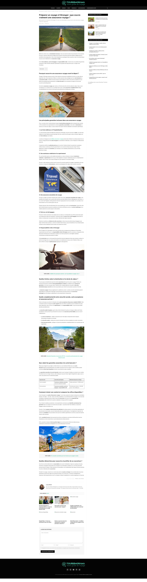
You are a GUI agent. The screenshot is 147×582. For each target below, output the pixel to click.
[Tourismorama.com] (73, 3)
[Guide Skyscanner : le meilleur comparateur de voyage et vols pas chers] (77, 515)
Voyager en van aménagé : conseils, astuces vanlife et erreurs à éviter (97, 44)
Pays (69, 8)
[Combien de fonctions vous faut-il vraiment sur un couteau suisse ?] (91, 19)
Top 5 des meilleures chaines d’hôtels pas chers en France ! (98, 70)
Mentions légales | (86, 574)
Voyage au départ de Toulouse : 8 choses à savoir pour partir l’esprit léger (98, 55)
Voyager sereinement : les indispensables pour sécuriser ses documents (76, 507)
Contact (90, 574)
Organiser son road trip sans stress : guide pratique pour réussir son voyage (100, 33)
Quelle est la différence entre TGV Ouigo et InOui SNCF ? (98, 66)
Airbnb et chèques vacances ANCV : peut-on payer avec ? (97, 74)
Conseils (74, 8)
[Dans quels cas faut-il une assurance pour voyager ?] (62, 500)
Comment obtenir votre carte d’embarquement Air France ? (98, 48)
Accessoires (81, 8)
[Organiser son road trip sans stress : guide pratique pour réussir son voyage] (91, 33)
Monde (64, 8)
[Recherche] (107, 8)
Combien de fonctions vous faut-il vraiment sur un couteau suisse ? (101, 19)
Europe (58, 8)
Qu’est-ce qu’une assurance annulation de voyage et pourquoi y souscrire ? (61, 522)
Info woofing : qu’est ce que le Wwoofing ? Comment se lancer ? (97, 59)
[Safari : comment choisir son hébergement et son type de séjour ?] (91, 26)
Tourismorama (41, 11)
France (53, 8)
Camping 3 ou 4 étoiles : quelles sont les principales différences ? (96, 51)
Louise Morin (49, 484)
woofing (91, 82)
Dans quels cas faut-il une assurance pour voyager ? (60, 506)
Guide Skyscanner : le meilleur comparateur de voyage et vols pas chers (77, 522)
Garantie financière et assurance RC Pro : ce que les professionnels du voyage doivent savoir (45, 507)
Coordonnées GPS (91, 8)
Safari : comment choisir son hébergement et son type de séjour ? (100, 26)
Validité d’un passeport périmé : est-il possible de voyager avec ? (64, 273)
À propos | (81, 574)
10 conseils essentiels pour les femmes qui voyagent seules (64, 455)
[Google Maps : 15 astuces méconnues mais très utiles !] (46, 515)
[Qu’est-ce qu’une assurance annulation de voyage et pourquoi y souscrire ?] (62, 515)
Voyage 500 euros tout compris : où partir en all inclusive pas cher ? (98, 78)
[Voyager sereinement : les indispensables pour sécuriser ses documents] (77, 500)
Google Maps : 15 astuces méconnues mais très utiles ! (45, 521)
